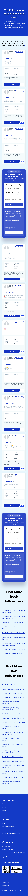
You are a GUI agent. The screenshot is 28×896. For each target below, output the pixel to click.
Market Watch (6, 823)
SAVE (22, 84)
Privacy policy (5, 885)
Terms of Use (5, 882)
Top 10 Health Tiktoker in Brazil (12, 693)
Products (4, 810)
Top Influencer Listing (8, 836)
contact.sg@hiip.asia (7, 849)
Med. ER (16, 71)
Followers (7, 68)
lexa (7, 253)
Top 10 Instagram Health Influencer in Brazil (10, 702)
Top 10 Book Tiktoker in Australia (13, 623)
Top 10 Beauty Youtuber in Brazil (13, 761)
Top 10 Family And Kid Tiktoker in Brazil (13, 772)
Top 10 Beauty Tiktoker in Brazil (12, 757)
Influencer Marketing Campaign (10, 830)
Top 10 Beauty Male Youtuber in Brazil (13, 745)
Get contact (20, 51)
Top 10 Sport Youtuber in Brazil (12, 714)
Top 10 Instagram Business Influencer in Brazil (11, 727)
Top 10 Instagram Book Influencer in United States (13, 617)
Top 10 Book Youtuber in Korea (12, 653)
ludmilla (8, 58)
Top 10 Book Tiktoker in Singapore (13, 649)
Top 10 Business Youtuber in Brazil (13, 718)
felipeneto (9, 328)
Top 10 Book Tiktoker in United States (12, 628)
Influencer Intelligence (8, 826)
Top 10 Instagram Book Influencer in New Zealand (13, 611)
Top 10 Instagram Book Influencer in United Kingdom (13, 644)
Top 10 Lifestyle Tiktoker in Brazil (13, 777)
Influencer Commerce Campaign (11, 833)
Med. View (16, 68)
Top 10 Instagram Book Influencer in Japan (13, 638)
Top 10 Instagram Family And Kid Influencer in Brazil (13, 766)
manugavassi (9, 403)
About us (4, 814)
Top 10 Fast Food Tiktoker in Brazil (13, 689)
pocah (8, 442)
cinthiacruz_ (9, 481)
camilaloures (9, 292)
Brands (4, 807)
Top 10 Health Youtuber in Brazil (13, 697)
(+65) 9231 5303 (6, 846)
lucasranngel (9, 135)
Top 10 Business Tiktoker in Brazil (13, 722)
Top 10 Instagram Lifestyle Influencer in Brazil (11, 782)
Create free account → (14, 205)
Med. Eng (7, 71)
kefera (8, 364)
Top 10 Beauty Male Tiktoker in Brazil (12, 739)
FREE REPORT (11, 84)
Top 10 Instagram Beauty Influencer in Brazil (10, 752)
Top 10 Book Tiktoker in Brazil (12, 685)
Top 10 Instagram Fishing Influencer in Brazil (10, 709)
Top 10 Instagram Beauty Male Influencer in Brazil (12, 733)
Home (4, 804)
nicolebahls (9, 97)
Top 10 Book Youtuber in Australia (13, 633)
